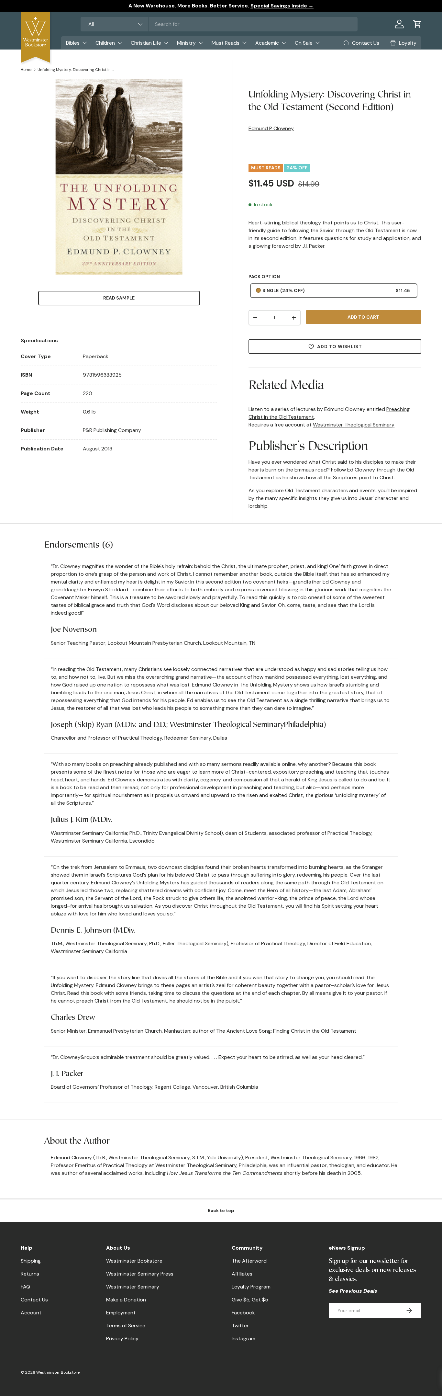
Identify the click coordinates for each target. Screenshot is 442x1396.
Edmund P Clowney (271, 128)
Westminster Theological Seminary (353, 424)
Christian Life (146, 43)
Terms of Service (125, 1325)
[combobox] (219, 24)
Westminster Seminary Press (139, 1273)
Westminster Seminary (132, 1286)
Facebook (243, 1312)
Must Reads (225, 43)
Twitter (240, 1325)
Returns (30, 1273)
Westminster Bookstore (134, 1260)
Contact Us (34, 1299)
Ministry (186, 43)
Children (105, 43)
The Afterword (249, 1260)
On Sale (304, 43)
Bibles (73, 43)
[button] (417, 24)
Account (31, 1312)
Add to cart (363, 317)
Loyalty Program (251, 1286)
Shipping (31, 1260)
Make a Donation (126, 1299)
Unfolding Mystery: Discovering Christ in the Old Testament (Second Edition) (76, 70)
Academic (267, 43)
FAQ (25, 1286)
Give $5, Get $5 (250, 1299)
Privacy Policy (122, 1338)
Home (26, 70)
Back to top (221, 1210)
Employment (121, 1312)
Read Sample (119, 298)
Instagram (243, 1338)
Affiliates (242, 1273)
